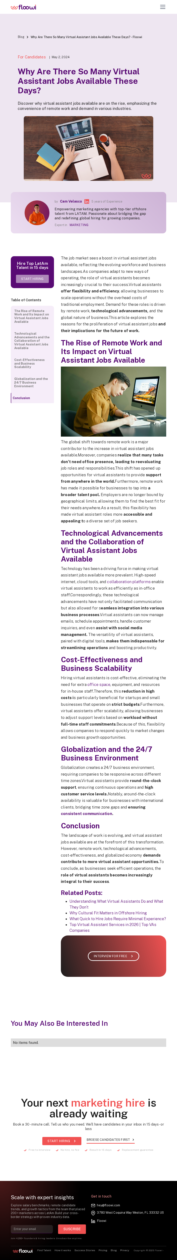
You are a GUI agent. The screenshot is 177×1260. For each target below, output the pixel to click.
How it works (63, 1250)
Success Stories (84, 1250)
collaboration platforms (129, 581)
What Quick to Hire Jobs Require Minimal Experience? (118, 919)
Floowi (101, 1221)
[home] (27, 6)
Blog (21, 37)
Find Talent (44, 1250)
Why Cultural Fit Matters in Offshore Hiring (108, 913)
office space (98, 684)
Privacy (124, 1250)
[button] (162, 7)
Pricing (103, 1250)
